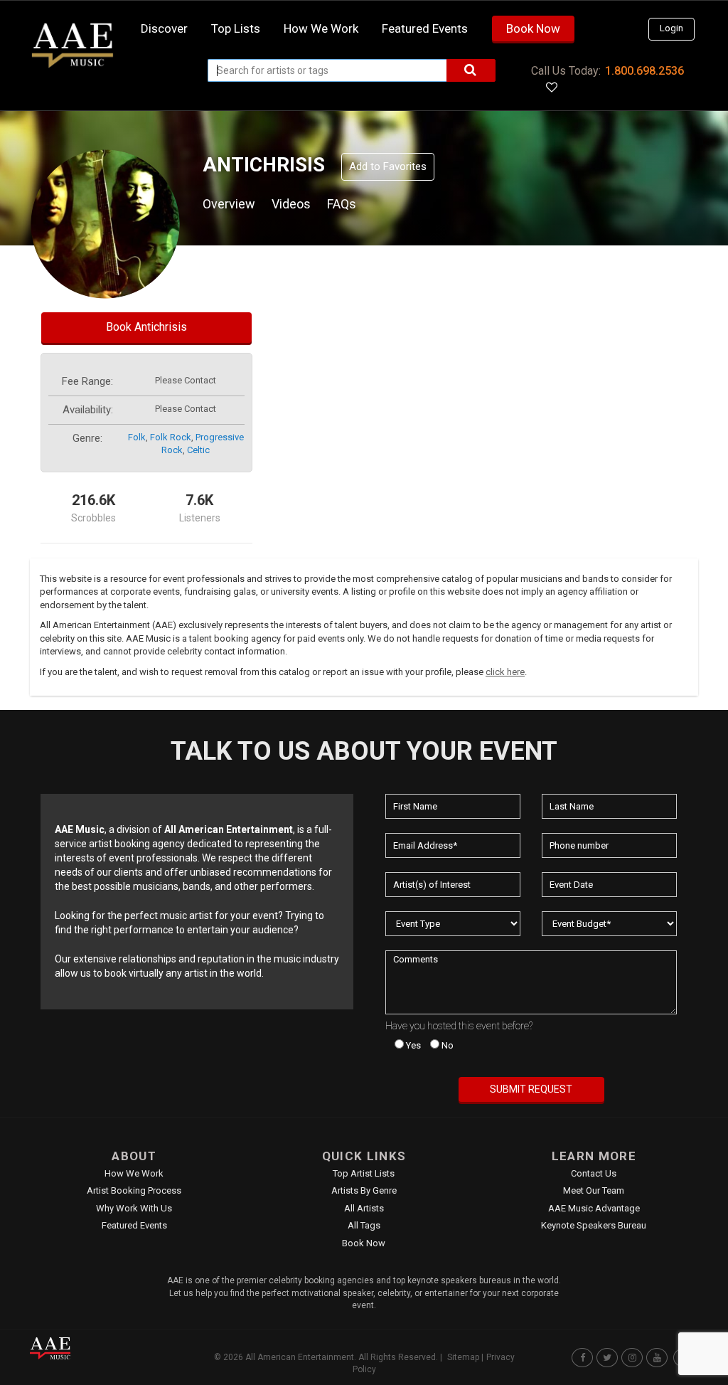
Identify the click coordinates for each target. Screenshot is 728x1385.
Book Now (533, 28)
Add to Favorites (388, 166)
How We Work (134, 1173)
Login (671, 28)
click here (505, 672)
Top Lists (235, 28)
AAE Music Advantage (594, 1208)
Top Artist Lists (364, 1173)
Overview (229, 203)
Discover (164, 28)
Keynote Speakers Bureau (593, 1225)
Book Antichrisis (146, 327)
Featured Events (425, 28)
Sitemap (463, 1357)
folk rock (170, 437)
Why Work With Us (134, 1208)
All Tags (364, 1225)
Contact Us (593, 1173)
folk (137, 437)
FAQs (341, 203)
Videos (291, 203)
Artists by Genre (364, 1190)
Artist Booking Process (134, 1190)
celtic (198, 450)
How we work (321, 28)
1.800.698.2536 (644, 71)
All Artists (364, 1208)
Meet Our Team (593, 1190)
